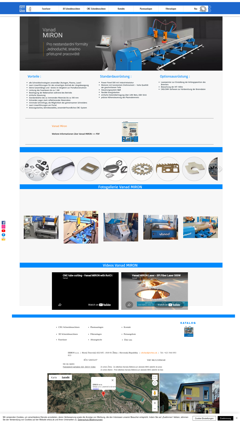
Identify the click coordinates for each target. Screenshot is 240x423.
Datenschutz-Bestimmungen (90, 419)
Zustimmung (225, 418)
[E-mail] (3, 239)
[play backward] (22, 169)
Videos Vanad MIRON (120, 265)
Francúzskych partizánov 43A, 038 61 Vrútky (79, 367)
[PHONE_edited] (3, 235)
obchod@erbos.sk (149, 353)
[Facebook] (3, 222)
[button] (37, 169)
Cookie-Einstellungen (204, 418)
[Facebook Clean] (176, 366)
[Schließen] (236, 418)
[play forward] (220, 169)
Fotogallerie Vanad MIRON (120, 186)
